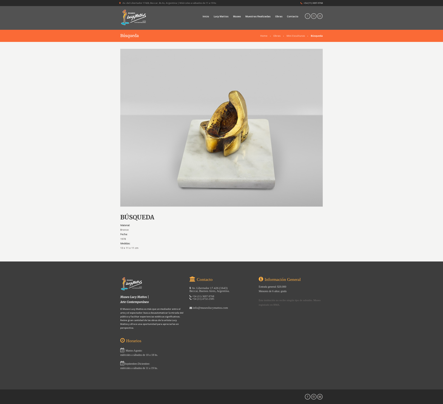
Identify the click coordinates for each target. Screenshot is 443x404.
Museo (237, 16)
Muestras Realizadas (257, 16)
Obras (278, 16)
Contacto (292, 16)
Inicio (206, 16)
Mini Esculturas (296, 35)
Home (263, 35)
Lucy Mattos (221, 16)
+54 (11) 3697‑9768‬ (313, 3)
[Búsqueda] (221, 128)
